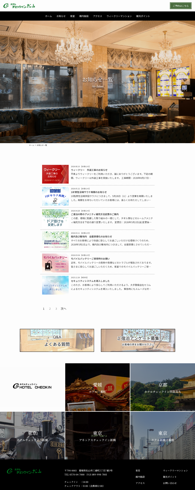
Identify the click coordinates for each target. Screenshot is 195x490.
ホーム (31, 145)
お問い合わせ (170, 483)
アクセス (140, 483)
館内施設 (140, 476)
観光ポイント (170, 476)
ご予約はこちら (181, 5)
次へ (63, 308)
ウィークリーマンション (175, 470)
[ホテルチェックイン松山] (19, 5)
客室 (138, 470)
